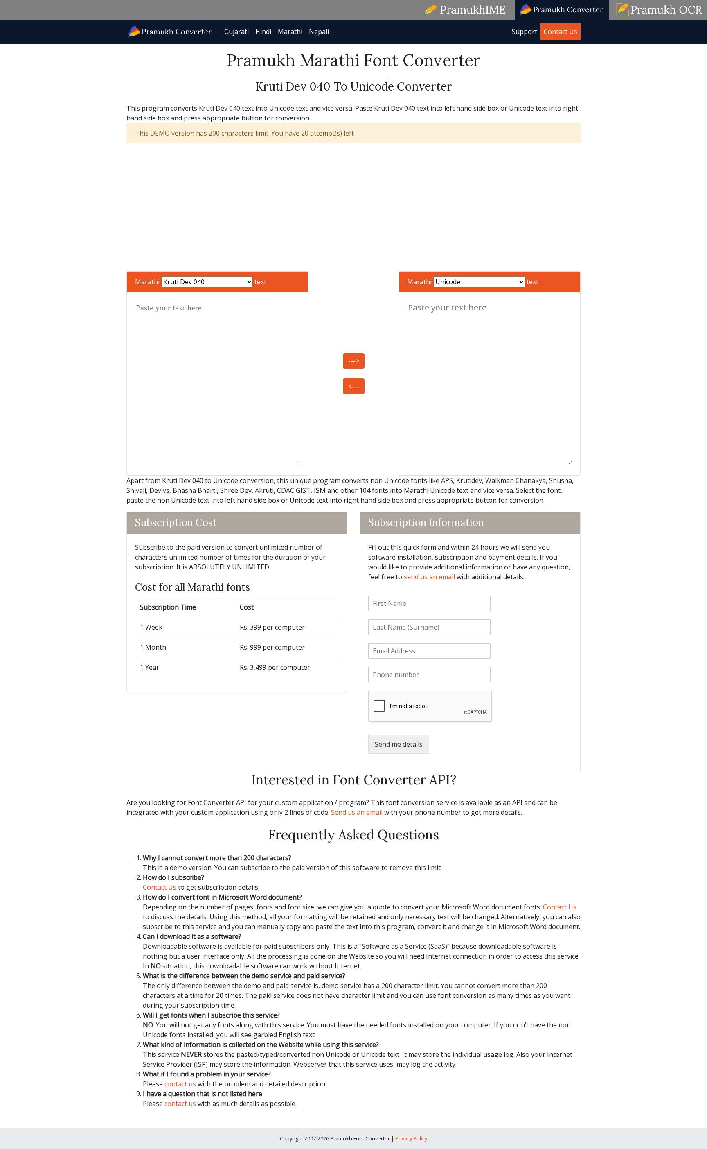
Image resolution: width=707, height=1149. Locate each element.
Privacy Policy (411, 1138)
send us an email (429, 576)
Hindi (263, 31)
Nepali (319, 31)
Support (524, 31)
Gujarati (236, 31)
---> (353, 360)
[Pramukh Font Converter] (170, 30)
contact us (180, 1083)
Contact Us (560, 31)
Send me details (399, 744)
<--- (353, 386)
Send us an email (357, 812)
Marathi (290, 31)
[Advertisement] (353, 207)
